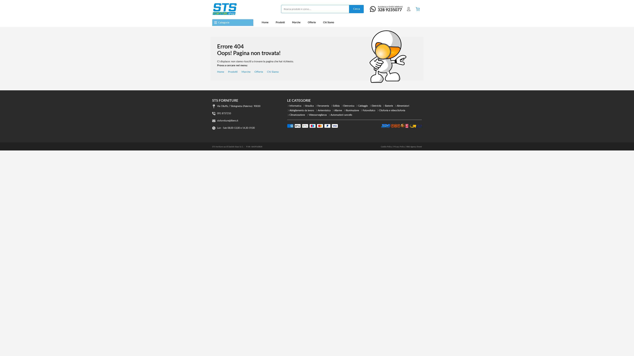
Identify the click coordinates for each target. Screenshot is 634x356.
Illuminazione (352, 110)
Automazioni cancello (341, 115)
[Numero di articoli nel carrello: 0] (418, 9)
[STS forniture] (224, 9)
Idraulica (309, 106)
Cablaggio (363, 106)
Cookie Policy (386, 147)
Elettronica (348, 106)
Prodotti (280, 22)
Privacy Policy (399, 147)
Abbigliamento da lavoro (301, 110)
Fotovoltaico (369, 110)
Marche (296, 22)
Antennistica (324, 110)
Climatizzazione (297, 115)
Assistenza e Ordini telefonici (390, 9)
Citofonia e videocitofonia (392, 110)
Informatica (295, 106)
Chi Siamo (328, 22)
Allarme (338, 110)
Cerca (356, 9)
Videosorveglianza (318, 115)
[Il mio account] (408, 9)
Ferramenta (323, 106)
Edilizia (336, 106)
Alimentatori (403, 106)
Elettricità (376, 106)
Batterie (389, 106)
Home (265, 22)
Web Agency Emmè (414, 147)
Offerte (312, 22)
